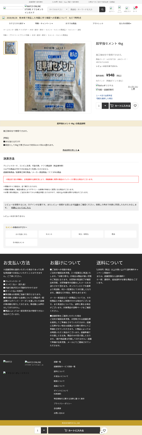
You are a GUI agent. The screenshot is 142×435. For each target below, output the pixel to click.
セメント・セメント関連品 (56, 29)
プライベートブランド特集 (19, 35)
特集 (5, 35)
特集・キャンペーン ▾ (44, 23)
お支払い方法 (16, 262)
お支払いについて (61, 376)
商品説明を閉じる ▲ (71, 150)
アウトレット (98, 23)
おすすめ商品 (71, 23)
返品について (59, 386)
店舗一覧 (57, 361)
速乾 (79, 29)
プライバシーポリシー (63, 403)
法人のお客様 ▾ (125, 23)
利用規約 (57, 393)
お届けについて (65, 262)
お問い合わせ (59, 413)
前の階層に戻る (21, 234)
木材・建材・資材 (36, 29)
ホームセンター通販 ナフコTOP (15, 29)
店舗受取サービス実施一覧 (64, 366)
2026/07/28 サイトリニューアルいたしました (28, 17)
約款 (76, 204)
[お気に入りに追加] (135, 105)
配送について (59, 381)
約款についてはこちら (21, 207)
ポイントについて (61, 390)
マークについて (133, 87)
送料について (110, 262)
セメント (71, 29)
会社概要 (57, 408)
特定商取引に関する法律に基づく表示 (69, 398)
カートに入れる (122, 105)
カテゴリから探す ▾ (17, 23)
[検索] (102, 9)
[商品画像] (10, 47)
